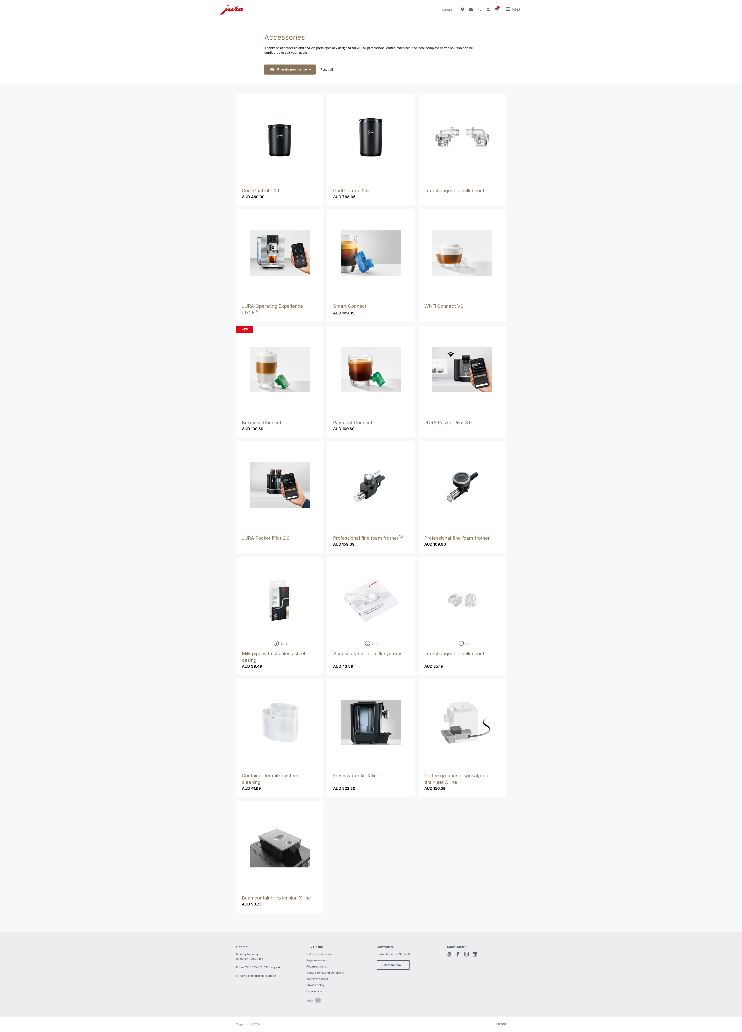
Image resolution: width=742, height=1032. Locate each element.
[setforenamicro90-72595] (466, 643)
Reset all (326, 69)
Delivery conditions (318, 954)
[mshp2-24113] (281, 643)
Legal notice (314, 991)
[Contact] (471, 9)
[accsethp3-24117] (377, 643)
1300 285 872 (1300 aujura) (262, 967)
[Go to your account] (488, 9)
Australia (447, 9)
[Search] (479, 9)
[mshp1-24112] (276, 643)
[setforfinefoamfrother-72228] (461, 643)
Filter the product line (292, 69)
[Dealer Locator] (462, 9)
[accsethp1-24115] (367, 643)
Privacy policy (315, 985)
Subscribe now (391, 965)
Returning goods (317, 966)
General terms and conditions (325, 972)
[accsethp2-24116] (372, 643)
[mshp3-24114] (286, 643)
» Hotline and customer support (256, 975)
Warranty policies (317, 978)
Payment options (317, 960)
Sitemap (501, 1023)
